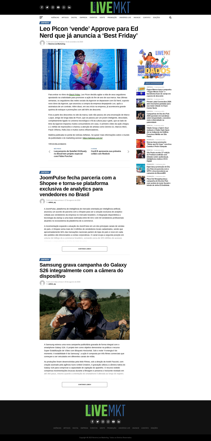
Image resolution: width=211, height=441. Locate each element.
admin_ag (52, 202)
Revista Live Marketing (56, 44)
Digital (74, 17)
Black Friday (74, 94)
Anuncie (137, 17)
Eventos (93, 17)
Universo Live (125, 17)
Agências (55, 17)
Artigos (65, 17)
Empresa (83, 17)
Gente (102, 17)
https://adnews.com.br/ (93, 138)
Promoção (112, 17)
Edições (156, 17)
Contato (146, 17)
